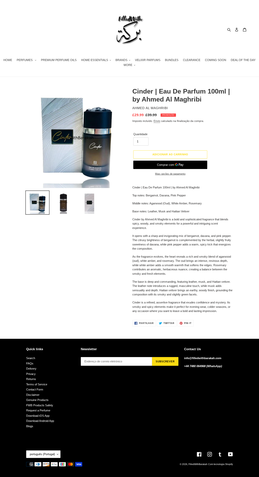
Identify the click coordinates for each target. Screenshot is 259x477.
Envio (157, 120)
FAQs (29, 363)
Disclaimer (32, 394)
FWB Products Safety (39, 405)
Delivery (31, 368)
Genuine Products (37, 400)
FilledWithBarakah (197, 464)
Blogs (29, 426)
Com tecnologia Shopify (220, 464)
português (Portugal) (42, 454)
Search (30, 358)
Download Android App (40, 420)
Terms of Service (36, 384)
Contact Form (34, 389)
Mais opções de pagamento (170, 173)
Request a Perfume (38, 410)
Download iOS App (37, 415)
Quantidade (140, 134)
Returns (31, 379)
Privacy (31, 373)
